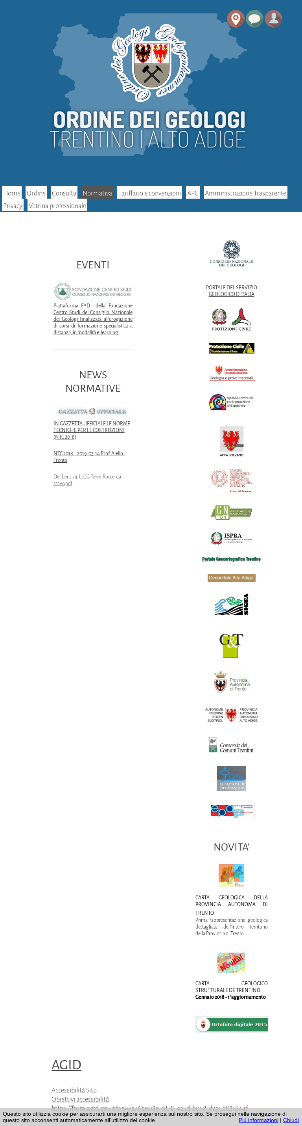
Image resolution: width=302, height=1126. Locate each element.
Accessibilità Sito (74, 1090)
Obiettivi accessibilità (80, 1099)
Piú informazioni (258, 1120)
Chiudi (291, 1120)
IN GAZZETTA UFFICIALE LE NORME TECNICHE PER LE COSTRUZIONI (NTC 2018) (91, 430)
